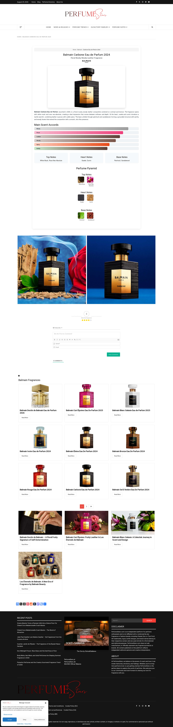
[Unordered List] (67, 340)
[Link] (75, 340)
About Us (59, 2)
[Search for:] (127, 620)
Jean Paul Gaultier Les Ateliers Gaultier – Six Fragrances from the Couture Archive (39, 638)
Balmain (79, 49)
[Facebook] (135, 2)
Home (34, 2)
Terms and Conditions (56, 706)
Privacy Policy (28, 723)
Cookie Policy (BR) (51, 714)
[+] (80, 339)
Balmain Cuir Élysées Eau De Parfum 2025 (84, 410)
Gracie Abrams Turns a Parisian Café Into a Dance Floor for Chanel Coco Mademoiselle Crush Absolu (37, 624)
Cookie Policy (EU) (71, 706)
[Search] (152, 27)
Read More (25, 417)
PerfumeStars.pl (69, 659)
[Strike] (62, 340)
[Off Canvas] (20, 27)
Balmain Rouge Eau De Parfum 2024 (36, 490)
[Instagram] (141, 2)
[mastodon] (154, 2)
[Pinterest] (144, 2)
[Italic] (57, 340)
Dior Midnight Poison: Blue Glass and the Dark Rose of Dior (37, 651)
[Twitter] (138, 2)
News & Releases (61, 27)
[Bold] (54, 340)
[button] (45, 703)
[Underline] (59, 340)
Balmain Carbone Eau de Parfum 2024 (82, 490)
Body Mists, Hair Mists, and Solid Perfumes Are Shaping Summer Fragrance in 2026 (39, 657)
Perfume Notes (119, 27)
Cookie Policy (20, 723)
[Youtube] (148, 2)
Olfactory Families (99, 27)
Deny (24, 719)
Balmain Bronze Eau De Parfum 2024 (128, 451)
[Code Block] (72, 340)
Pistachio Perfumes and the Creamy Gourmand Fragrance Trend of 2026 (38, 663)
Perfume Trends (79, 27)
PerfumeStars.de (70, 662)
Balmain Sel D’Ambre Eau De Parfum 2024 (130, 490)
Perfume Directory (48, 2)
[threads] (151, 2)
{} (77, 339)
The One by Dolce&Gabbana (86, 651)
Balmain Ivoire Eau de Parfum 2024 (35, 451)
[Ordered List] (64, 340)
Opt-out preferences (55, 710)
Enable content (86, 637)
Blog (38, 2)
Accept (10, 719)
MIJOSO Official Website (72, 664)
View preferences (39, 719)
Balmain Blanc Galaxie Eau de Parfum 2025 (131, 410)
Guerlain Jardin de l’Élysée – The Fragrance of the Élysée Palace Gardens (38, 645)
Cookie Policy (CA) (70, 710)
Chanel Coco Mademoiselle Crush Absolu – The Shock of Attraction (36, 631)
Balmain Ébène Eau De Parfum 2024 (82, 451)
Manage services (8, 714)
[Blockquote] (69, 340)
